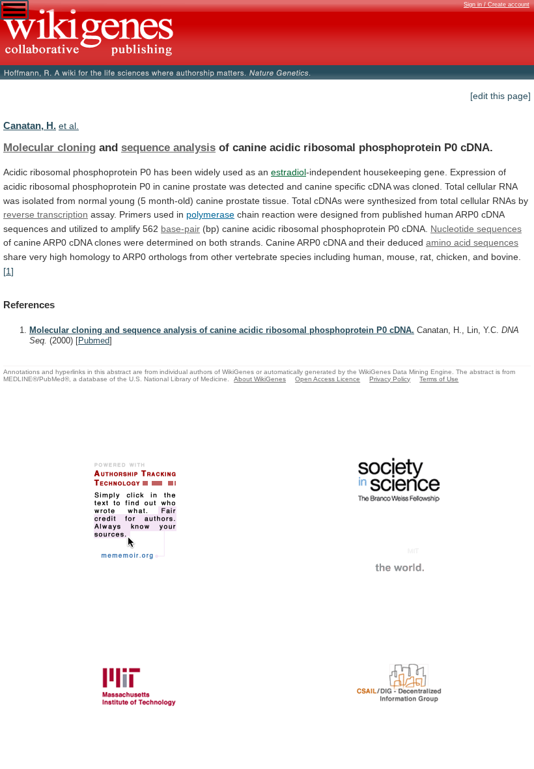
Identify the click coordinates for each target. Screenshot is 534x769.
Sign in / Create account (496, 4)
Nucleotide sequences (476, 229)
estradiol (288, 172)
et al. (69, 126)
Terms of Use (438, 379)
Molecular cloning (49, 147)
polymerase (210, 214)
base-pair (180, 229)
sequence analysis (168, 147)
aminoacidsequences (472, 242)
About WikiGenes (260, 379)
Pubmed (93, 340)
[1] (8, 271)
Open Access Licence (327, 379)
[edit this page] (500, 96)
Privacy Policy (389, 379)
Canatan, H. (29, 125)
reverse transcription (45, 214)
